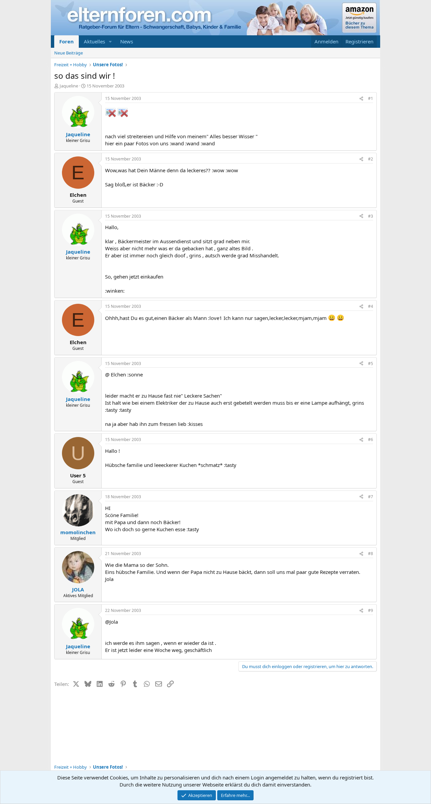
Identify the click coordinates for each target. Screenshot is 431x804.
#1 (370, 98)
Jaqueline (69, 86)
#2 (370, 159)
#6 (370, 439)
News (126, 41)
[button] (110, 41)
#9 (370, 610)
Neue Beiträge (68, 53)
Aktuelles (94, 41)
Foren (66, 41)
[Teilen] (361, 99)
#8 (370, 553)
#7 (370, 497)
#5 (370, 363)
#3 (370, 216)
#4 (370, 306)
